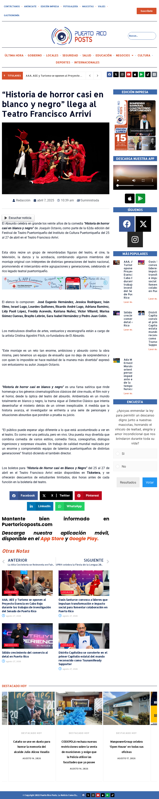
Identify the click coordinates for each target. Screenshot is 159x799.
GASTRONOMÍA (11, 15)
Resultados (128, 482)
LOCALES (52, 55)
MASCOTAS (88, 6)
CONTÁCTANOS (12, 6)
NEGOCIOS (123, 55)
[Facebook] (109, 74)
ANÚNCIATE (30, 6)
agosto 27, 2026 (13, 616)
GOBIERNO (35, 55)
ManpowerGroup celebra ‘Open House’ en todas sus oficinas (126, 747)
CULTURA (144, 55)
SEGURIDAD (70, 55)
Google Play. (84, 538)
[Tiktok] (148, 74)
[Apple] (135, 74)
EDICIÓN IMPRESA (50, 6)
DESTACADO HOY (31, 733)
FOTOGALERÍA (70, 6)
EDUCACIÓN (104, 55)
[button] (24, 495)
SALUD (86, 55)
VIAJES (101, 6)
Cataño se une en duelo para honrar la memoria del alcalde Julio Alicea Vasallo (31, 747)
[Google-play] (141, 74)
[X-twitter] (116, 74)
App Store (52, 538)
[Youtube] (128, 74)
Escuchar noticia (20, 218)
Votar (150, 482)
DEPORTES (63, 62)
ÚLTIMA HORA (14, 55)
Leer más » (130, 302)
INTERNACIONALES (86, 62)
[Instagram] (122, 74)
